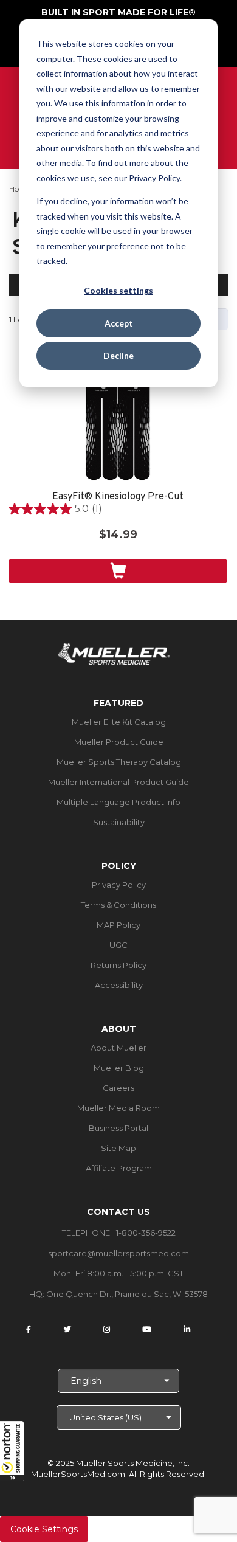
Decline (118, 355)
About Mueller (118, 1048)
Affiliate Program (119, 1168)
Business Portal (118, 1128)
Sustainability (119, 822)
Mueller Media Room (118, 1108)
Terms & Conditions (118, 905)
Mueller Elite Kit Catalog (119, 722)
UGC (118, 945)
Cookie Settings (44, 1529)
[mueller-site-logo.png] (114, 652)
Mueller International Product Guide (118, 782)
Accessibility (119, 985)
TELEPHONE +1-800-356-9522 (119, 1232)
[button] (12, 1450)
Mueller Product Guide (118, 742)
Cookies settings (118, 290)
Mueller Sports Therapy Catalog (119, 762)
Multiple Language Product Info (118, 802)
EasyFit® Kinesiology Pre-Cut (118, 497)
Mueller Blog (119, 1068)
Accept (119, 323)
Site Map (118, 1148)
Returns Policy (118, 965)
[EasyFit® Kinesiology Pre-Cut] (118, 427)
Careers (118, 1088)
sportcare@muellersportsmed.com (118, 1253)
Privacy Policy (119, 885)
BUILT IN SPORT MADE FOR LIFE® (118, 12)
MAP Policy (118, 925)
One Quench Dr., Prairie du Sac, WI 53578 (127, 1294)
